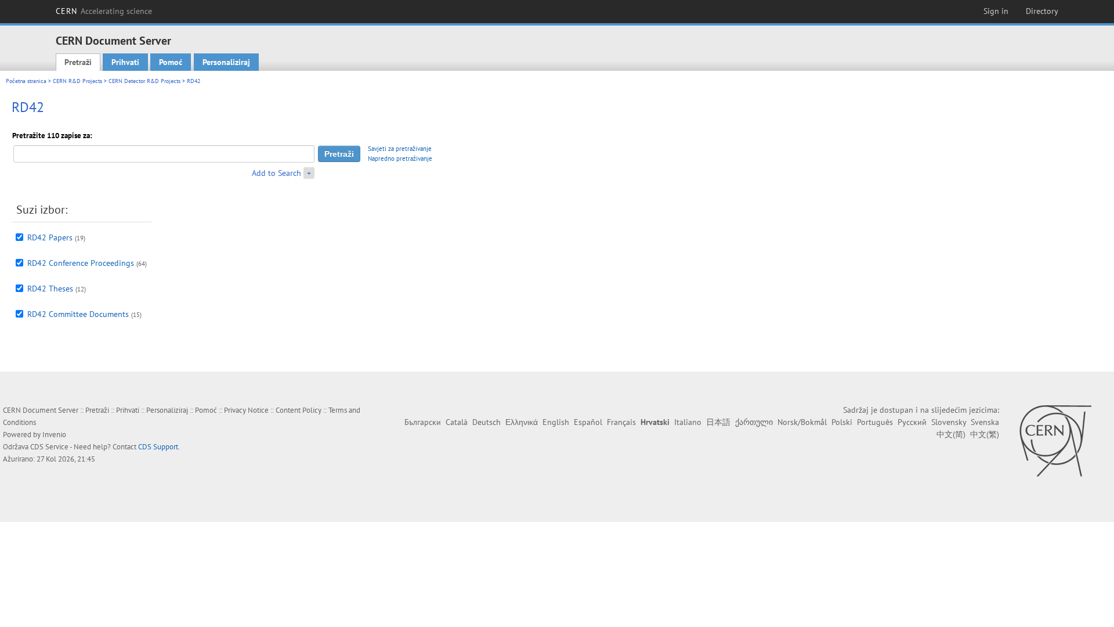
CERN (104, 11)
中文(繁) (984, 434)
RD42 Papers (50, 237)
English (555, 422)
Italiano (687, 422)
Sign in (995, 11)
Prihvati (125, 62)
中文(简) (950, 434)
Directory (1042, 11)
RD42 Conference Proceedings (80, 263)
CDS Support (158, 447)
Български (422, 422)
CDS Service (49, 447)
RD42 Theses (50, 288)
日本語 (718, 422)
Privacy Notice (246, 410)
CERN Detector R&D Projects (144, 81)
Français (621, 422)
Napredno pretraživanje (400, 158)
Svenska (985, 422)
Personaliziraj (226, 62)
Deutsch (486, 422)
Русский (912, 422)
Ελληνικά (521, 422)
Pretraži (78, 62)
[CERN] (1055, 440)
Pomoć (170, 62)
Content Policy (298, 410)
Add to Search (276, 173)
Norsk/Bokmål (802, 422)
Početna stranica (26, 81)
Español (588, 422)
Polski (841, 422)
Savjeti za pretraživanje (400, 149)
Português (875, 422)
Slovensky (948, 422)
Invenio (54, 434)
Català (457, 422)
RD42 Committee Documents (78, 314)
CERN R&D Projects (77, 81)
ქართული (754, 422)
